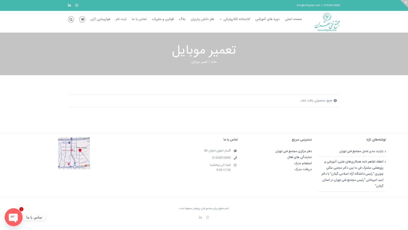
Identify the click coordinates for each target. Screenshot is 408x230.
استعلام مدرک (303, 163)
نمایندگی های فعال (299, 157)
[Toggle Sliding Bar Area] (404, 4)
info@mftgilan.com (308, 5)
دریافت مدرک (303, 169)
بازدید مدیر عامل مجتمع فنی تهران (361, 151)
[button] (71, 19)
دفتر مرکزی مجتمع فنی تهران (293, 151)
